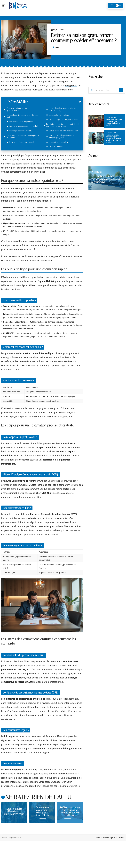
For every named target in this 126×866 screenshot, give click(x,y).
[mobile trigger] (4, 5)
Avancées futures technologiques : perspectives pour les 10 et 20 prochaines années (113, 138)
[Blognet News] (18, 5)
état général (71, 85)
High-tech (112, 133)
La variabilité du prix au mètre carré (64, 131)
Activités (112, 117)
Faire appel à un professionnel (21, 142)
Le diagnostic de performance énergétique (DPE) (61, 136)
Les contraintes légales (58, 142)
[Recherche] (112, 5)
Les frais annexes (56, 146)
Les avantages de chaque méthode (63, 119)
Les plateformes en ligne (59, 115)
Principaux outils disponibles (21, 122)
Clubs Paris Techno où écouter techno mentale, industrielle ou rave (114, 122)
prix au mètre (65, 661)
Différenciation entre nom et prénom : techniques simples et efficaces (70, 811)
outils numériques (32, 77)
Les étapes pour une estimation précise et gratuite (23, 136)
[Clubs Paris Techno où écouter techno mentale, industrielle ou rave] (96, 121)
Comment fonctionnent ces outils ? (23, 126)
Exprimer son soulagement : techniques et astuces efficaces (42, 811)
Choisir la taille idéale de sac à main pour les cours (14, 811)
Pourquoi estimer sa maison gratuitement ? (18, 109)
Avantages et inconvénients (20, 131)
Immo (57, 47)
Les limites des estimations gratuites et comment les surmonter (62, 125)
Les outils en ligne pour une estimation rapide (23, 116)
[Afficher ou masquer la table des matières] (55, 102)
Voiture (98, 172)
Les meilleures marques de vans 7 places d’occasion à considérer (106, 179)
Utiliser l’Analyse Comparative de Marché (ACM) (63, 109)
